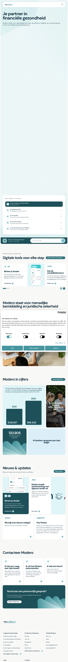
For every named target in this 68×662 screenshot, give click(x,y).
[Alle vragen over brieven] (34, 210)
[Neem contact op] (14, 601)
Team (47, 639)
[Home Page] (9, 4)
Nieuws (48, 642)
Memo (26, 645)
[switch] (25, 337)
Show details (59, 343)
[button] (62, 4)
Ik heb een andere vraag (9, 636)
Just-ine (27, 639)
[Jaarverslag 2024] (58, 379)
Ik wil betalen (6, 645)
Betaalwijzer (28, 642)
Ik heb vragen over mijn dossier (11, 648)
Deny (12, 348)
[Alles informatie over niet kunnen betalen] (34, 222)
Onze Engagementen (51, 645)
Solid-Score (28, 648)
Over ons (48, 636)
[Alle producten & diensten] (55, 257)
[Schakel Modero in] (34, 228)
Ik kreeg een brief (8, 651)
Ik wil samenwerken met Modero (12, 639)
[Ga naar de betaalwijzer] (34, 216)
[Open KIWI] (34, 204)
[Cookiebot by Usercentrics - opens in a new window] (59, 312)
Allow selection (34, 348)
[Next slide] (64, 288)
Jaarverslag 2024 (50, 648)
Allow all (55, 348)
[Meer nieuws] (59, 471)
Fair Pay (27, 636)
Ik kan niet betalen (8, 642)
